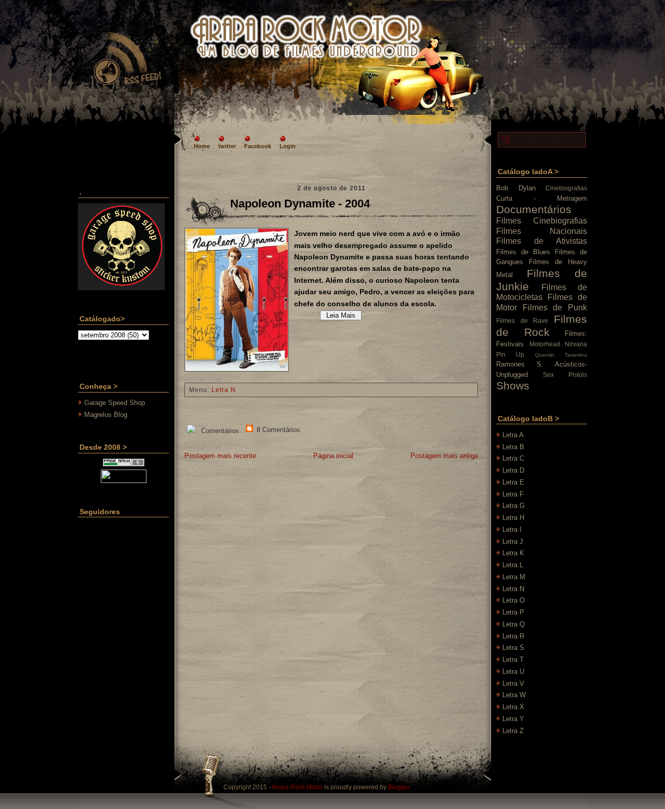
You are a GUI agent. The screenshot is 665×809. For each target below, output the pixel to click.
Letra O (513, 600)
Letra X (513, 707)
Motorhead (544, 344)
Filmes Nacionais (541, 231)
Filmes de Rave (522, 320)
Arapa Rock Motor (297, 787)
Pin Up (510, 354)
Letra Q (513, 624)
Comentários (219, 431)
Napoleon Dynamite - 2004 (300, 203)
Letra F (513, 494)
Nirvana (576, 344)
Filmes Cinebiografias (541, 220)
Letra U (513, 671)
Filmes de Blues (523, 252)
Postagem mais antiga (444, 456)
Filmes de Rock (541, 325)
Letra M (513, 577)
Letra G (513, 506)
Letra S (513, 647)
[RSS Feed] (126, 59)
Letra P (513, 612)
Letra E (513, 482)
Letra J (512, 541)
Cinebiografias (566, 188)
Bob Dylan (516, 188)
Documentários (533, 209)
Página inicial (333, 456)
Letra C (513, 458)
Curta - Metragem (541, 198)
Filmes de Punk (555, 307)
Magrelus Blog (105, 415)
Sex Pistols (565, 374)
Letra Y (513, 719)
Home (202, 146)
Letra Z (513, 731)
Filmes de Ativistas (541, 241)
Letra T (513, 659)
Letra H (513, 517)
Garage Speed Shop (114, 403)
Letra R (513, 636)
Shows (512, 386)
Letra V (513, 683)
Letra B (513, 447)
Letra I (512, 529)
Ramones (510, 364)
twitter (227, 146)
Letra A (513, 435)
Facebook (257, 146)
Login (288, 146)
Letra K (513, 553)
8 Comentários (277, 430)
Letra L (512, 565)
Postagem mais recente (220, 456)
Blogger (399, 787)
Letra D (513, 470)
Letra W (514, 695)
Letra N (223, 390)
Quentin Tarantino (561, 355)
